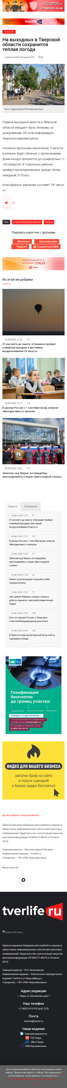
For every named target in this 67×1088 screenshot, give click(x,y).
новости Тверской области (26, 222)
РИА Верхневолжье (35, 1046)
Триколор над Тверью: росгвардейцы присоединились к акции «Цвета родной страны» (29, 562)
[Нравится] (6, 203)
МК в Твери (37, 1042)
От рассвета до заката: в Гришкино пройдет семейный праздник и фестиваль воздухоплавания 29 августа (29, 348)
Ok (33, 1083)
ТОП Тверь (36, 1038)
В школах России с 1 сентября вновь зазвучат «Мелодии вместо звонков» (32, 542)
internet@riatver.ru (33, 1021)
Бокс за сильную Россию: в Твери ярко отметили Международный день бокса (28, 619)
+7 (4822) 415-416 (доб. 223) (34, 1008)
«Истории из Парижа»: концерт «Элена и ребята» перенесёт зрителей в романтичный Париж (31, 600)
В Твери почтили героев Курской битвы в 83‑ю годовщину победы (32, 637)
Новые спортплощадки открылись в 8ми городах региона (29, 581)
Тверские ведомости (36, 1034)
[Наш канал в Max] (23, 880)
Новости (9, 32)
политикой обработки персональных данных (33, 1079)
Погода (49, 222)
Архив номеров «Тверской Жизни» (21, 815)
